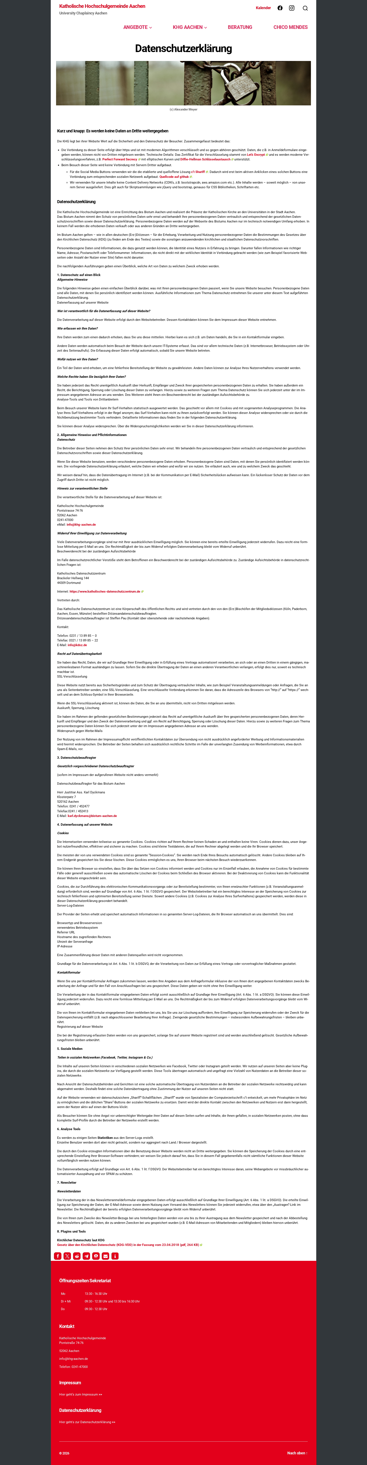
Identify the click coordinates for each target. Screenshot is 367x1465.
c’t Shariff (198, 172)
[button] (57, 1256)
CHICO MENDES (291, 27)
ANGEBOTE (135, 27)
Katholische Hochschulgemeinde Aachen (102, 6)
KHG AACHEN (187, 27)
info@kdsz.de (77, 645)
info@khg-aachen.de (81, 525)
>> (100, 1394)
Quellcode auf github (174, 177)
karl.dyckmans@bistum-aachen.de (92, 816)
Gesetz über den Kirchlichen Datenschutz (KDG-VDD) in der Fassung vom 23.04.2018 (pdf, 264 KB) (128, 1245)
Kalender (263, 8)
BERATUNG (240, 27)
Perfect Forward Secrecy (119, 159)
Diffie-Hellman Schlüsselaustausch (205, 159)
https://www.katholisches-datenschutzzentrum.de (105, 591)
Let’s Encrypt (256, 155)
